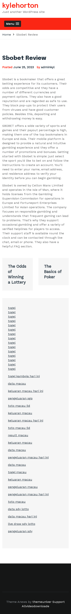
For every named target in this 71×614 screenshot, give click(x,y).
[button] (12, 24)
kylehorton (20, 5)
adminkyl (48, 67)
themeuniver (41, 602)
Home (6, 34)
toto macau (17, 501)
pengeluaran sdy (20, 531)
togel (12, 308)
